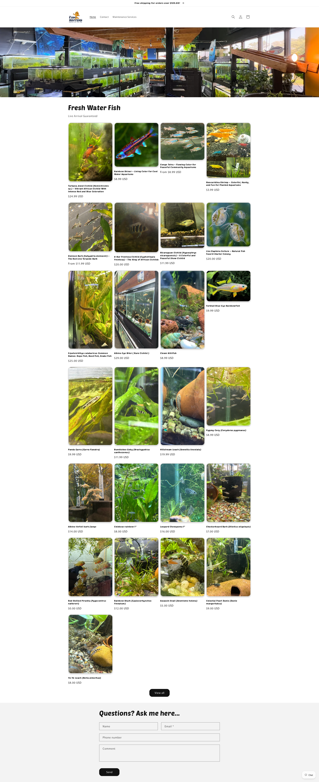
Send (109, 772)
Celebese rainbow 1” (125, 526)
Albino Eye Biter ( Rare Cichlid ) (131, 353)
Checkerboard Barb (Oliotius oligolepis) (228, 526)
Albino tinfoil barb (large (82, 526)
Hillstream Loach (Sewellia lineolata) (180, 449)
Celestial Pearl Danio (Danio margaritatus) (221, 602)
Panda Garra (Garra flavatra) (84, 449)
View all (159, 692)
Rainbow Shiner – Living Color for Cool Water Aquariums (136, 172)
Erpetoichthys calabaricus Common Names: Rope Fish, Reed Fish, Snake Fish (89, 354)
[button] (233, 17)
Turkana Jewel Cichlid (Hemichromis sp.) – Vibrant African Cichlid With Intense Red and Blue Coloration (88, 188)
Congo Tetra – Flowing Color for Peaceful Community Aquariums (178, 166)
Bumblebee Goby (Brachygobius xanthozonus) (132, 451)
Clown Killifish (168, 353)
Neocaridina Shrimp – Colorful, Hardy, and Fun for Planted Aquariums (227, 183)
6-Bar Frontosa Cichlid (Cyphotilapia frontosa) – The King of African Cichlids (136, 258)
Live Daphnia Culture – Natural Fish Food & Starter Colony (225, 252)
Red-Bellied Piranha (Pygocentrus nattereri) (87, 602)
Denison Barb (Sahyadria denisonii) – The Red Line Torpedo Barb (89, 257)
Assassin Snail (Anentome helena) (178, 600)
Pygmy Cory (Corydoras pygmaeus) (226, 430)
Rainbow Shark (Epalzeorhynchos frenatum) (133, 602)
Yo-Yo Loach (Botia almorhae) (84, 677)
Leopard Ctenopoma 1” (172, 526)
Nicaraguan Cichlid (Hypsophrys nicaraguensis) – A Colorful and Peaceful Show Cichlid (178, 255)
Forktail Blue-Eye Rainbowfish (223, 305)
